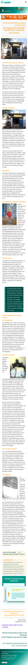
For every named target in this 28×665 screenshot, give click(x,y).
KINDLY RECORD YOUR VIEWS (12, 626)
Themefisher (5, 653)
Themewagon (13, 655)
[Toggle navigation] (25, 2)
